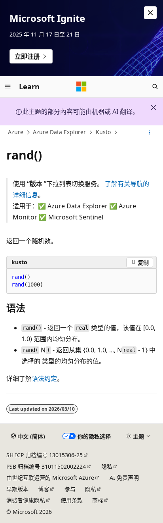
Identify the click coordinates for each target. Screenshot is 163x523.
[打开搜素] (155, 86)
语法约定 (44, 378)
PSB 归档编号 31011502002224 (46, 466)
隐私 (106, 466)
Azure (15, 132)
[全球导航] (8, 86)
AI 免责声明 (124, 477)
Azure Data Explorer (59, 132)
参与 (70, 489)
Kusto (103, 132)
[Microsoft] (81, 86)
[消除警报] (150, 12)
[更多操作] (150, 132)
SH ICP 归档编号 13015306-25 (44, 455)
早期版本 (17, 489)
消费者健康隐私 (25, 500)
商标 (97, 500)
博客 (43, 489)
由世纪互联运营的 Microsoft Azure (50, 477)
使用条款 (72, 500)
